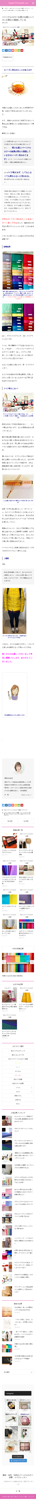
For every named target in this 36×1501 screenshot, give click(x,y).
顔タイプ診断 (18, 1079)
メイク (18, 1087)
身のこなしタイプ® (18, 1055)
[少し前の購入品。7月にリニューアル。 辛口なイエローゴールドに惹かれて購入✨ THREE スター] (11, 1405)
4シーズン (17, 814)
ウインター (18, 1075)
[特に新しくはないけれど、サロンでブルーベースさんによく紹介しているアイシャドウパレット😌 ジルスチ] (24, 1419)
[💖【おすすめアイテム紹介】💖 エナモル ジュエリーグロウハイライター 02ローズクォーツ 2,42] (24, 1405)
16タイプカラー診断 (13, 813)
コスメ (18, 1091)
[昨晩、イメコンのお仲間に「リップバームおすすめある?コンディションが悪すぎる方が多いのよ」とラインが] (11, 1446)
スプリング (24, 810)
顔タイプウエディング (18, 1051)
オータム (18, 1071)
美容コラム (18, 1095)
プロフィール (25, 795)
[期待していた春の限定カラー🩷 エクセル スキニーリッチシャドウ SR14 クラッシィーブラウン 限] (24, 1446)
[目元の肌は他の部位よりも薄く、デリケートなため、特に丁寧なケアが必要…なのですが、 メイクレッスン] (24, 1433)
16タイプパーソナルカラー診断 (12, 810)
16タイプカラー (10, 814)
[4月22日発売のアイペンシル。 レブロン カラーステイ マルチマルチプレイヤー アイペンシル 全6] (11, 1419)
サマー (18, 1067)
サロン (18, 1104)
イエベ (6, 813)
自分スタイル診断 (18, 1083)
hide (10, 57)
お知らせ (18, 1100)
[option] (18, 964)
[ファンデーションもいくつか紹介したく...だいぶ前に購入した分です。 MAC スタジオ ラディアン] (11, 1433)
